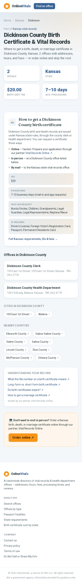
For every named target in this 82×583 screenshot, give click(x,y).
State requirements (15, 519)
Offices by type (13, 509)
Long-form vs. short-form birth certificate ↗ (34, 384)
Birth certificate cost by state (21, 525)
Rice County (41, 349)
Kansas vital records (25, 28)
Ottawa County (48, 357)
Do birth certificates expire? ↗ (25, 389)
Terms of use (12, 551)
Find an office (44, 6)
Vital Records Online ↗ (38, 153)
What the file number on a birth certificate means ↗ (38, 379)
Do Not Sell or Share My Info (20, 556)
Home (7, 20)
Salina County (41, 341)
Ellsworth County (17, 333)
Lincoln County (16, 349)
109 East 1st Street (19, 314)
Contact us (10, 540)
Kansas (19, 20)
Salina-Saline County (49, 333)
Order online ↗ (23, 437)
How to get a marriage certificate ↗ (29, 395)
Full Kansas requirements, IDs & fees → (33, 238)
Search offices (12, 503)
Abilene (44, 314)
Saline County (15, 341)
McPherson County (19, 357)
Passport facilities (14, 514)
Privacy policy (12, 545)
